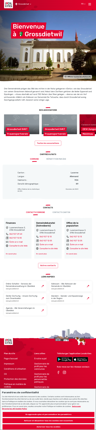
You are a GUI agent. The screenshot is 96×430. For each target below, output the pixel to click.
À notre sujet (40, 358)
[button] (23, 4)
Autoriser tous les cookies (48, 427)
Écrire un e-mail (15, 242)
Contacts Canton (61, 212)
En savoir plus (11, 254)
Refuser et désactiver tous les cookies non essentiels (48, 421)
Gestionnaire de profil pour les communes (41, 366)
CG (5, 374)
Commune (34, 159)
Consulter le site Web (18, 246)
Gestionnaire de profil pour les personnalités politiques (41, 378)
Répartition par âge (56, 159)
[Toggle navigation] (89, 4)
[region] (48, 409)
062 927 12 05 (15, 238)
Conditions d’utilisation (15, 369)
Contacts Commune (35, 212)
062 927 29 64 (15, 234)
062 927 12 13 (46, 237)
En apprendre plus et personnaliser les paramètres (48, 414)
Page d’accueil (11, 358)
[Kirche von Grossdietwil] (48, 45)
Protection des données (15, 379)
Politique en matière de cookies (15, 385)
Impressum (9, 364)
